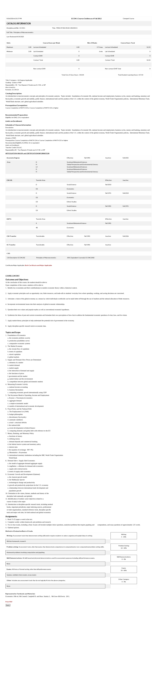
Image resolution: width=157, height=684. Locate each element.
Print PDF (8, 602)
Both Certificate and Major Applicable (38, 265)
